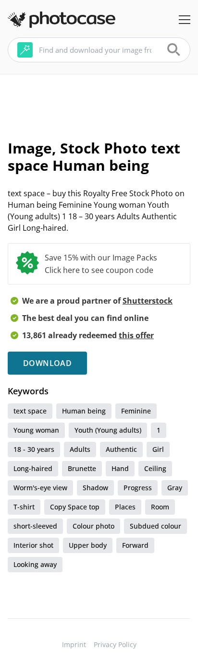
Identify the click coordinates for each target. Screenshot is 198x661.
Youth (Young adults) (107, 430)
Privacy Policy (115, 644)
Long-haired (32, 468)
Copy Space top (74, 506)
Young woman (36, 430)
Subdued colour (155, 526)
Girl (158, 449)
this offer (136, 335)
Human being (84, 410)
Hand (120, 468)
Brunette (82, 468)
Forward (135, 545)
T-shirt (24, 506)
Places (125, 506)
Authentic (121, 449)
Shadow (95, 487)
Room (160, 506)
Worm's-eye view (40, 487)
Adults (80, 449)
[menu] (184, 19)
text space (30, 410)
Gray (174, 487)
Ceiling (155, 468)
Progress (138, 487)
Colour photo (93, 526)
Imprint (74, 644)
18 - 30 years (33, 449)
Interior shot (33, 545)
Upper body (88, 545)
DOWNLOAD (47, 363)
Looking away (35, 564)
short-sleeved (35, 526)
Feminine (136, 410)
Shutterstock (148, 300)
